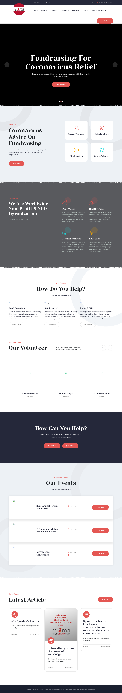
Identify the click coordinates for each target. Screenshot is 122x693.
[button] (59, 101)
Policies (53, 10)
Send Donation (17, 308)
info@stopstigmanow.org (106, 2)
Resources (64, 10)
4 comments (106, 647)
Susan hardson (25, 393)
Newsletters (76, 10)
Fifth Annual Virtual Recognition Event (47, 530)
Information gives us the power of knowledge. (61, 651)
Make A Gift (86, 308)
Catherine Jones (97, 393)
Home (36, 10)
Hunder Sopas (61, 393)
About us (44, 10)
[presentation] (6, 64)
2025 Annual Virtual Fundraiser (47, 507)
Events (86, 10)
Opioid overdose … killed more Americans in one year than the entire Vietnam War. (96, 627)
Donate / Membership (99, 10)
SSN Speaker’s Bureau (25, 621)
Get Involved (51, 308)
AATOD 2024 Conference (42, 553)
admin (15, 634)
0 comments (35, 634)
